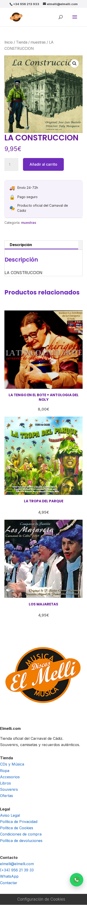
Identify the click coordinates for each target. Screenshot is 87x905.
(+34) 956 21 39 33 (17, 870)
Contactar (8, 882)
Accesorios (10, 777)
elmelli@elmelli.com (17, 863)
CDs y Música (12, 764)
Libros (5, 783)
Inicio (8, 42)
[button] (74, 63)
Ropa (4, 770)
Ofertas (6, 795)
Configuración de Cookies (41, 899)
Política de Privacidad (18, 821)
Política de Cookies (16, 828)
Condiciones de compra (21, 834)
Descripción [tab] (21, 244)
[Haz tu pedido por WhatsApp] (76, 879)
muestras (38, 42)
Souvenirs (9, 789)
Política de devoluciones (21, 840)
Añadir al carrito (43, 164)
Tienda (21, 42)
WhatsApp (9, 876)
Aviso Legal (10, 815)
